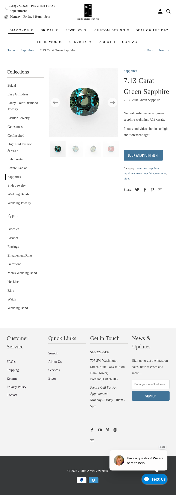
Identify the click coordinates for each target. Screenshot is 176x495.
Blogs (52, 378)
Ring (11, 290)
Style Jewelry (17, 185)
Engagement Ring (20, 255)
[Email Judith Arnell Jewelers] (92, 441)
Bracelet (13, 229)
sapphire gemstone (155, 173)
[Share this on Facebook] (144, 190)
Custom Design (111, 30)
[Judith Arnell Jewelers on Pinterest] (108, 430)
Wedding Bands (18, 194)
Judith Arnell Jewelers (93, 470)
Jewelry (76, 30)
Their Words (50, 42)
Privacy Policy (16, 387)
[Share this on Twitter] (136, 190)
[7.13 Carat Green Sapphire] (83, 102)
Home (11, 50)
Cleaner (13, 238)
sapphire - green (133, 173)
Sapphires (27, 50)
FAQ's (11, 361)
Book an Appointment (143, 155)
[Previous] (55, 102)
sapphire (154, 168)
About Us (55, 361)
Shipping (13, 370)
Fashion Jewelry (19, 118)
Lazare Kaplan (17, 168)
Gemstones (15, 127)
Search (53, 353)
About (107, 42)
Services (54, 370)
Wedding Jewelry (19, 203)
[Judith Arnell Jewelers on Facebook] (92, 430)
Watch (12, 299)
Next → (164, 50)
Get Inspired (16, 135)
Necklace (14, 282)
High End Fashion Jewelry (20, 147)
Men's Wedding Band (22, 273)
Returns (12, 378)
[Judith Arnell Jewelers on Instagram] (115, 430)
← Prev (148, 50)
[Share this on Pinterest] (151, 190)
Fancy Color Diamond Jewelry (23, 106)
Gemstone (14, 264)
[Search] (168, 12)
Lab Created (16, 159)
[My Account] (160, 12)
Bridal (12, 85)
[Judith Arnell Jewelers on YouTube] (100, 430)
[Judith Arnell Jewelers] (88, 12)
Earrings (13, 246)
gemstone (142, 168)
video (127, 178)
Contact (12, 395)
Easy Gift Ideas (18, 94)
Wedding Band (18, 308)
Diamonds (21, 30)
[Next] (112, 102)
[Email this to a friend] (159, 190)
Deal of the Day (152, 30)
